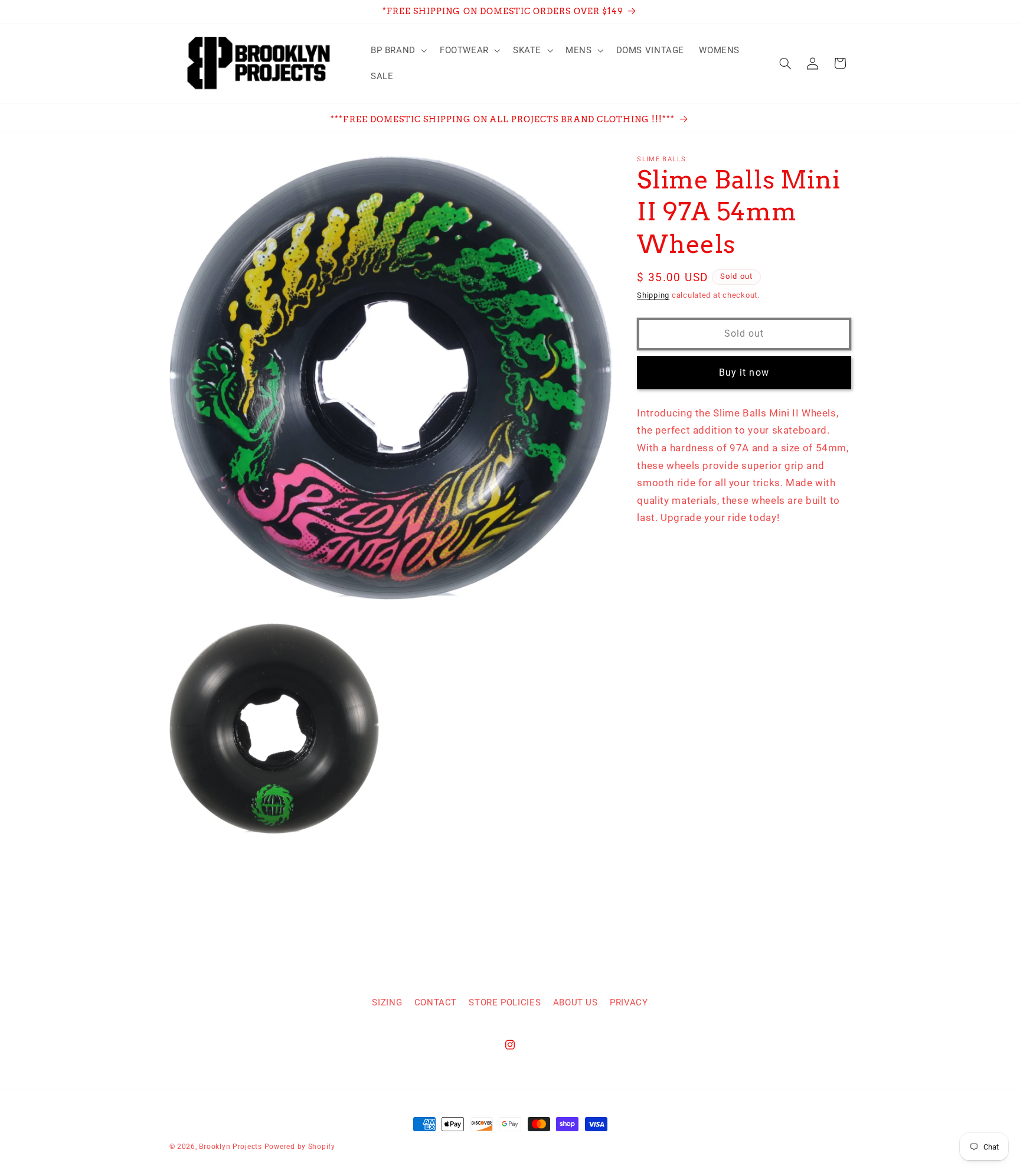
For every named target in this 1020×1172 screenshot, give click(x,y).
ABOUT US (575, 1002)
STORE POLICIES (505, 1002)
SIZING (387, 1002)
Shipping (653, 295)
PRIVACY (629, 1002)
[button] (397, 50)
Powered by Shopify (299, 1146)
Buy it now (744, 372)
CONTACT (435, 1002)
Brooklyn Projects (230, 1146)
